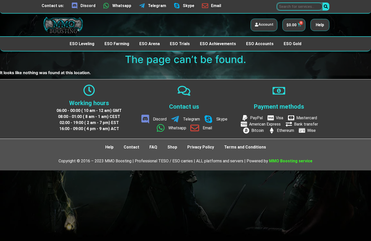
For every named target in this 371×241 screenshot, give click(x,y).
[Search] (326, 6)
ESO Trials (180, 43)
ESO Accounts (260, 43)
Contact (131, 147)
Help (320, 24)
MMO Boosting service (290, 161)
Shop (172, 147)
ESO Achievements (218, 43)
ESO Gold (292, 43)
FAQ (153, 147)
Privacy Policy (200, 147)
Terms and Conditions (245, 147)
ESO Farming (116, 43)
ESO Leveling (82, 43)
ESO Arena (149, 43)
